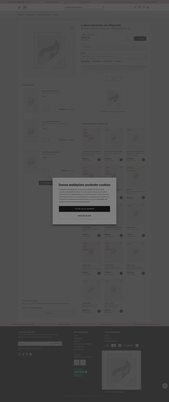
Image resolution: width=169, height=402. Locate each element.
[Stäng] (98, 186)
